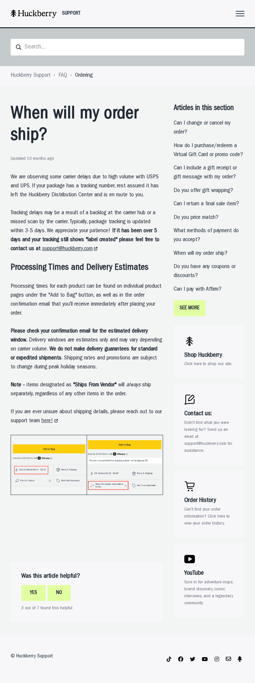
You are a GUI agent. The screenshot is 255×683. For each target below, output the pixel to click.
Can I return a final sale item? (206, 204)
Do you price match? (196, 218)
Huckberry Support (30, 76)
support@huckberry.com (67, 249)
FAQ (62, 76)
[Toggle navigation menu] (240, 13)
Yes (33, 593)
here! (47, 421)
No (59, 593)
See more (190, 308)
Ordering (84, 76)
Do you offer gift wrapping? (203, 191)
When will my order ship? (200, 254)
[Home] (34, 14)
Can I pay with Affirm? (197, 290)
